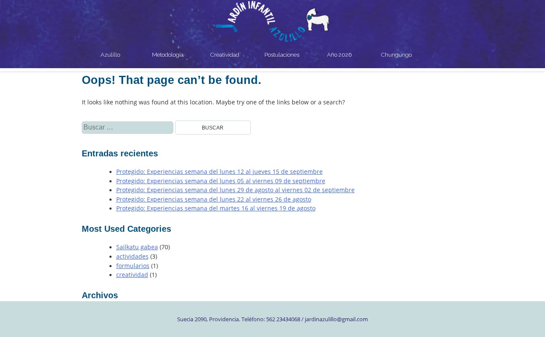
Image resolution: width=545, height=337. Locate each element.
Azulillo (110, 54)
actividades (132, 256)
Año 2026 (339, 54)
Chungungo (396, 54)
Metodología (168, 54)
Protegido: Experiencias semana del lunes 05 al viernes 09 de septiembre (220, 181)
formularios (132, 266)
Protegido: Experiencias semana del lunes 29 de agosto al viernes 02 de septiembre (235, 190)
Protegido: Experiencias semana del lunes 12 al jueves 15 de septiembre (219, 172)
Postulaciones (281, 54)
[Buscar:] (128, 127)
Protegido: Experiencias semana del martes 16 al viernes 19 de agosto (216, 208)
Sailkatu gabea (137, 247)
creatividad (132, 275)
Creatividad (224, 54)
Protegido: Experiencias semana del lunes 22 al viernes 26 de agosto (213, 199)
